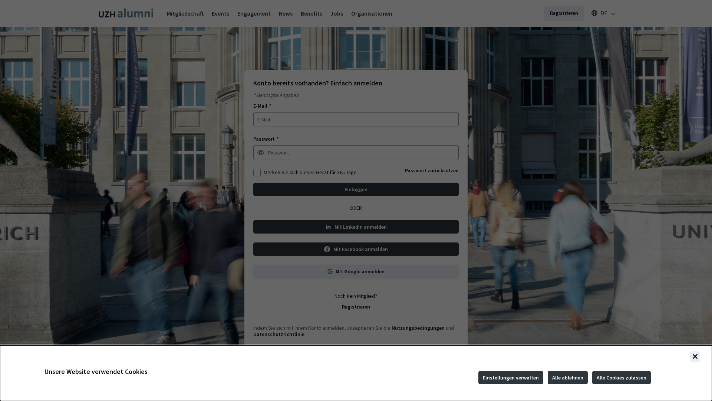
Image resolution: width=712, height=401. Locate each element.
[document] (356, 373)
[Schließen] (695, 356)
